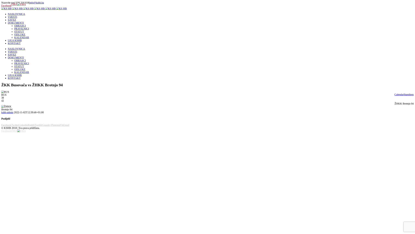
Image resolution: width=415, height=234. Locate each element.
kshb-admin (7, 112)
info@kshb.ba (37, 2)
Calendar (399, 94)
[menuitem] (211, 14)
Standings (409, 94)
